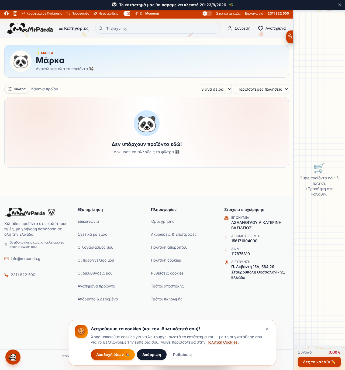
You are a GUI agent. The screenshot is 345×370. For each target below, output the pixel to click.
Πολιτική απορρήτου (169, 247)
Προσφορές (80, 13)
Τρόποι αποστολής (167, 286)
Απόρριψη (151, 354)
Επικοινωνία (254, 13)
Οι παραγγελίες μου (96, 260)
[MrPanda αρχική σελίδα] (28, 28)
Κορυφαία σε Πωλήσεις (44, 13)
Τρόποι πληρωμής (166, 299)
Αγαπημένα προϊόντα (96, 286)
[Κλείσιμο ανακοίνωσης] (339, 5)
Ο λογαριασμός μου (95, 247)
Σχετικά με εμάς (228, 13)
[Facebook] (6, 13)
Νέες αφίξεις (108, 13)
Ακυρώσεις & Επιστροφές (174, 234)
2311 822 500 (278, 13)
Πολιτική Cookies (222, 342)
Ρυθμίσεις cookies (167, 273)
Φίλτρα (20, 89)
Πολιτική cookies (166, 260)
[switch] (207, 13)
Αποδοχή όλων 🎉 (112, 354)
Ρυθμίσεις (182, 354)
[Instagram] (15, 13)
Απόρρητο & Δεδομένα (98, 299)
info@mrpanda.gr (26, 258)
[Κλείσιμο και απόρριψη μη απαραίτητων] (267, 328)
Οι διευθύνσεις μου (95, 273)
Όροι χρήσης (162, 221)
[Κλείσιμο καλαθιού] (289, 37)
